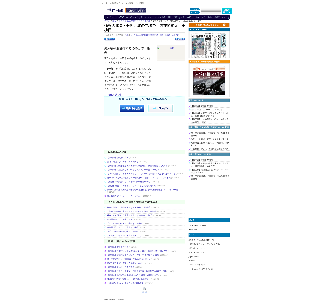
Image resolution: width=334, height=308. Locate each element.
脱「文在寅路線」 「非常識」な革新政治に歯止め (129, 259)
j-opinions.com (194, 257)
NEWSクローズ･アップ (128, 17)
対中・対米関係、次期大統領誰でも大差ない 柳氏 (129, 215)
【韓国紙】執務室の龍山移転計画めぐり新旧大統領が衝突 (132, 275)
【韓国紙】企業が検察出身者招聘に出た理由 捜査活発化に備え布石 (137, 166)
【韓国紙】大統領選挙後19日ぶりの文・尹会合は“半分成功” (133, 169)
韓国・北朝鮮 (165, 35)
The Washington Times (197, 225)
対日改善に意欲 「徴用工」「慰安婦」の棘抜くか (129, 279)
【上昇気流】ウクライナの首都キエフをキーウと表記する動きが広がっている (141, 173)
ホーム (105, 3)
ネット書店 (139, 3)
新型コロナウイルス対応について (201, 240)
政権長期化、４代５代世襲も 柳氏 (122, 227)
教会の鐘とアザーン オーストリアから (124, 196)
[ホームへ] (127, 12)
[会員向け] (175, 35)
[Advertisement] (144, 133)
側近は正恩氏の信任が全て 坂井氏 (122, 231)
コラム (196, 17)
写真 (127, 35)
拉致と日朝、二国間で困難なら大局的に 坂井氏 (128, 207)
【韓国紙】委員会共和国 (118, 157)
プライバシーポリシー (197, 265)
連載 (203, 17)
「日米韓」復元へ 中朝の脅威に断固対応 (125, 283)
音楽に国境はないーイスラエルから (122, 161)
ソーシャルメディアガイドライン (201, 269)
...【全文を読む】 (113, 94)
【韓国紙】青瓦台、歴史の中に (120, 267)
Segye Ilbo (193, 229)
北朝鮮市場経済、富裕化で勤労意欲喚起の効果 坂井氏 (131, 211)
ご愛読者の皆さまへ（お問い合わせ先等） (205, 244)
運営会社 (192, 261)
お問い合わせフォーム (197, 248)
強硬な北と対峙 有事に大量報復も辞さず (125, 263)
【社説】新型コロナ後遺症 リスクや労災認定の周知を (131, 185)
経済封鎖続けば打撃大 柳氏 (119, 219)
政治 (176, 17)
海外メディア (146, 17)
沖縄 (182, 17)
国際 (170, 17)
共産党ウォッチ (220, 17)
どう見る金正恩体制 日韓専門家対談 (144, 35)
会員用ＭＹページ (117, 3)
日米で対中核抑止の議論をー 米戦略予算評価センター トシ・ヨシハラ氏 (139, 178)
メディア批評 (159, 17)
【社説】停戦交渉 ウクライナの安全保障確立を (128, 181)
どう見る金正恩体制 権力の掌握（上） (124, 235)
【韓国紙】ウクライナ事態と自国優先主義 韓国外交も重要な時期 (136, 271)
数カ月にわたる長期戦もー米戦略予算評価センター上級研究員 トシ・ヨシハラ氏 (142, 190)
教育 (189, 17)
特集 (210, 17)
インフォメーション (196, 252)
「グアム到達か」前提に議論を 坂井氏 (124, 223)
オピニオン (111, 17)
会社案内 (129, 3)
